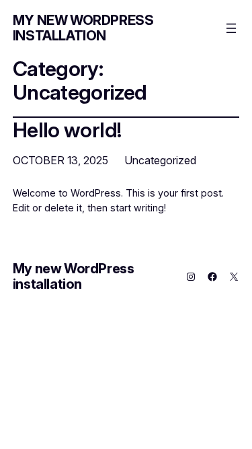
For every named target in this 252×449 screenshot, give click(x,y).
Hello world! (67, 129)
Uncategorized (160, 160)
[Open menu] (231, 28)
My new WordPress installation (83, 28)
